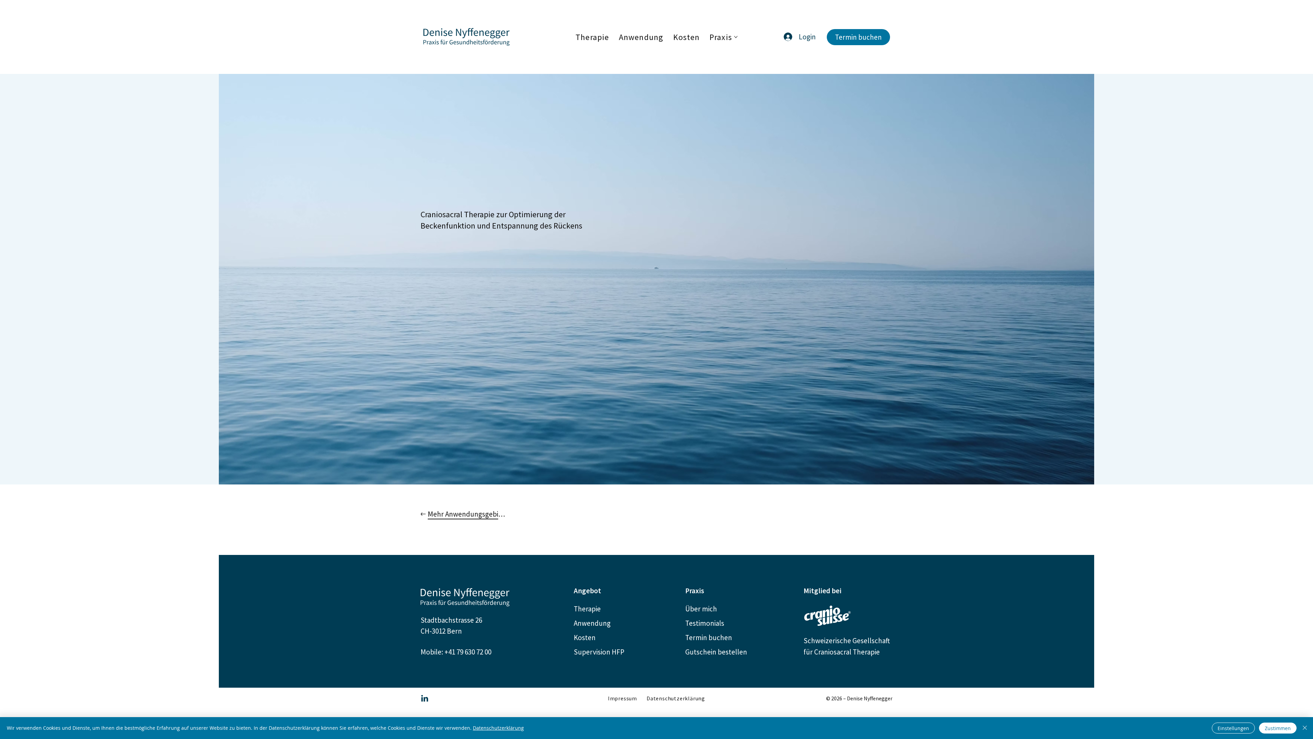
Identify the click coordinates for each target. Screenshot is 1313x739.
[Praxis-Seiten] (736, 37)
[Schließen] (1305, 728)
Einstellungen (1233, 728)
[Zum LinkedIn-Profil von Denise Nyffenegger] (424, 698)
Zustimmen (1278, 728)
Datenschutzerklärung (498, 728)
